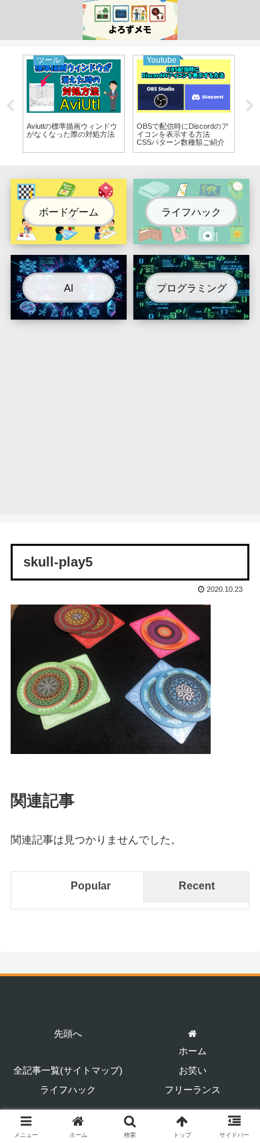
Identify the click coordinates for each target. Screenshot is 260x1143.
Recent (197, 885)
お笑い (193, 1070)
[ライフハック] (191, 234)
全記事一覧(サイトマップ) (68, 1070)
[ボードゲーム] (69, 234)
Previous (10, 106)
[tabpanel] (74, 104)
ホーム (193, 1051)
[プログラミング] (191, 309)
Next (250, 106)
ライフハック (68, 1089)
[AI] (69, 309)
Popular (91, 885)
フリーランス (193, 1089)
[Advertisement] (130, 421)
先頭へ (68, 1033)
